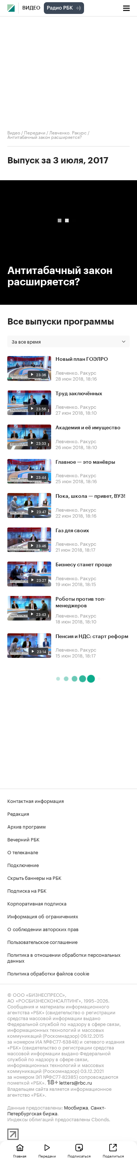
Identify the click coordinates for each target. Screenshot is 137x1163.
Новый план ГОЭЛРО (82, 359)
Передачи (34, 132)
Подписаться (79, 1156)
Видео (31, 8)
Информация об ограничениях (42, 915)
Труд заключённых (79, 393)
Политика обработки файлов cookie (48, 973)
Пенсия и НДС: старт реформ (92, 636)
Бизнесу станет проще (84, 564)
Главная (19, 1156)
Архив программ (26, 826)
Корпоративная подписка (36, 903)
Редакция (18, 813)
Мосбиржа (76, 1107)
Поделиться (113, 1156)
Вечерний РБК (23, 838)
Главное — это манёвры (85, 462)
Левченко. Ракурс (68, 132)
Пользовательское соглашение (42, 941)
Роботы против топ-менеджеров (81, 602)
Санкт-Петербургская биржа (56, 1109)
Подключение (23, 864)
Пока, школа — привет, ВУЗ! (90, 496)
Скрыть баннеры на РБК (34, 877)
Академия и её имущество (88, 427)
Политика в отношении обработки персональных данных (64, 957)
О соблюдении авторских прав (43, 928)
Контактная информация (35, 800)
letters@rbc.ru (75, 1082)
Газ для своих (72, 530)
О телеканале (22, 851)
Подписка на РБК (26, 890)
